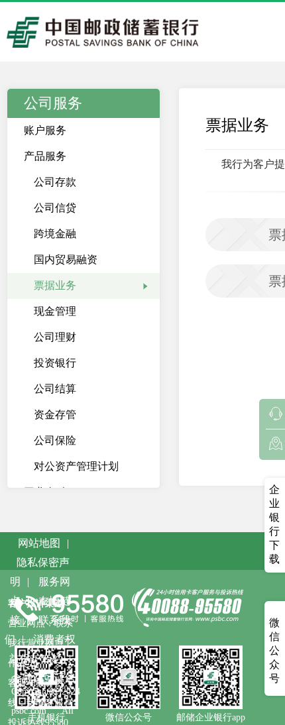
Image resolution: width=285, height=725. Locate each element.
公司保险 (55, 440)
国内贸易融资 (65, 259)
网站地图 (39, 543)
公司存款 (55, 182)
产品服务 (45, 156)
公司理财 (55, 337)
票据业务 (55, 285)
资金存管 (55, 414)
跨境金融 (55, 233)
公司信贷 (55, 207)
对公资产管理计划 (76, 466)
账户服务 (45, 130)
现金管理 (55, 311)
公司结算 (55, 388)
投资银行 (55, 362)
